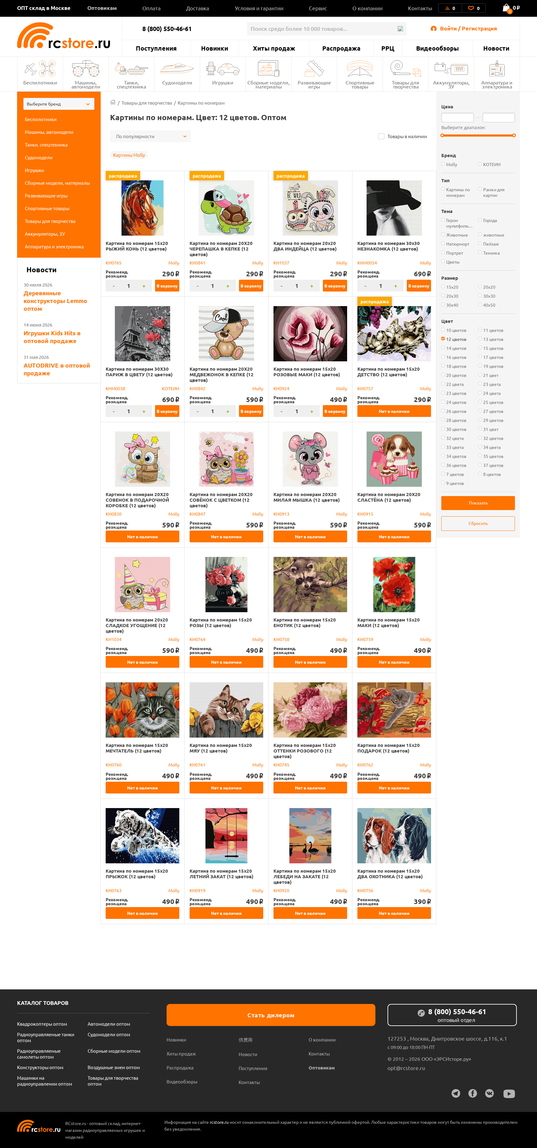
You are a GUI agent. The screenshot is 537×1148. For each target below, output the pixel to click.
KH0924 (281, 388)
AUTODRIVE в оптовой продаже (57, 369)
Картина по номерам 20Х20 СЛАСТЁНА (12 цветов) (388, 497)
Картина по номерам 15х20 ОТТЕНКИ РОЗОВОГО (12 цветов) (304, 750)
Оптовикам (102, 8)
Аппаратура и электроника (496, 84)
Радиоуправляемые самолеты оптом (39, 1054)
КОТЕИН (170, 388)
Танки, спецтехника (131, 84)
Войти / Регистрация (468, 28)
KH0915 (365, 513)
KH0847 (197, 513)
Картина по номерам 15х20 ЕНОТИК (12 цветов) (304, 622)
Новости (496, 48)
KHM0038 (115, 388)
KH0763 (114, 890)
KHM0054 (367, 262)
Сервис (318, 8)
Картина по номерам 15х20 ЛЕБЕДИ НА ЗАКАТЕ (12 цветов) (304, 876)
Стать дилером (271, 1015)
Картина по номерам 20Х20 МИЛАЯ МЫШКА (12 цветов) (306, 497)
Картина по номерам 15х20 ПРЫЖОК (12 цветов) (137, 873)
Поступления (156, 48)
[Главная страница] (113, 103)
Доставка (197, 8)
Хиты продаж (274, 48)
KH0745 (281, 764)
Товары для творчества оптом (113, 1081)
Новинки (214, 48)
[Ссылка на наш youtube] (509, 1094)
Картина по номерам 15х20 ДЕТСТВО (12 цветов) (388, 371)
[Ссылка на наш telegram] (456, 1093)
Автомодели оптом (109, 1024)
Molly (173, 262)
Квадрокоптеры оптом (42, 1024)
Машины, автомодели (85, 84)
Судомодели (177, 82)
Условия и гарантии (259, 8)
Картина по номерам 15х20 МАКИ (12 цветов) (388, 622)
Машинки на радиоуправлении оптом (44, 1081)
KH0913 (281, 513)
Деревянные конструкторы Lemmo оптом (55, 300)
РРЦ (387, 48)
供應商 (246, 1039)
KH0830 (114, 513)
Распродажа (341, 48)
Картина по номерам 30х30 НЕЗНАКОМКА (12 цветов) (388, 245)
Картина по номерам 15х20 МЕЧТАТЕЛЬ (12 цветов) (137, 747)
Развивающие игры (314, 84)
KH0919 (197, 890)
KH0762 (365, 764)
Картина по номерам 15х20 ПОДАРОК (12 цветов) (388, 747)
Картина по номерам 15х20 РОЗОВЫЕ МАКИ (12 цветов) (306, 371)
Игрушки (222, 82)
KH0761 (197, 764)
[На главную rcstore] (69, 35)
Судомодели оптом (109, 1034)
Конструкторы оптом (40, 1067)
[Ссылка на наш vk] (489, 1093)
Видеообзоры (437, 48)
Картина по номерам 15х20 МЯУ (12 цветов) (221, 747)
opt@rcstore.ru (406, 1067)
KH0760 (114, 764)
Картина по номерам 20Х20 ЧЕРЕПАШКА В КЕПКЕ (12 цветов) (221, 248)
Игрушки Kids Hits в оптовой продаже (52, 337)
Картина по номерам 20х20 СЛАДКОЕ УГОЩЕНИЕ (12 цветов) (137, 625)
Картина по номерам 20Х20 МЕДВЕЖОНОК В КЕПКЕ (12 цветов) (222, 374)
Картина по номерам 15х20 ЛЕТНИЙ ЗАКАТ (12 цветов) (221, 873)
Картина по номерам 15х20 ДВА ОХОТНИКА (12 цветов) (390, 873)
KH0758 (281, 639)
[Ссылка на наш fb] (472, 1093)
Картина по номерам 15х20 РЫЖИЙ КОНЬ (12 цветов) (137, 245)
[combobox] (58, 104)
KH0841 (197, 262)
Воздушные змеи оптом (114, 1067)
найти (400, 28)
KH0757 (365, 388)
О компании (367, 8)
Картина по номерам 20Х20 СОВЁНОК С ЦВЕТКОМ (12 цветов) (221, 499)
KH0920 (281, 890)
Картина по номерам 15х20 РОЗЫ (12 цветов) (221, 622)
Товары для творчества (405, 84)
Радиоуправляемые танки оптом (45, 1037)
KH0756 (365, 890)
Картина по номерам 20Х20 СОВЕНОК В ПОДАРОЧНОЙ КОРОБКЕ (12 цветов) (137, 499)
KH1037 (281, 262)
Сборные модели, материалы (268, 84)
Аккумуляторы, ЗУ (451, 84)
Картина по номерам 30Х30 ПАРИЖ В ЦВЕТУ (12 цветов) (139, 371)
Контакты (420, 8)
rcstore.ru (220, 1122)
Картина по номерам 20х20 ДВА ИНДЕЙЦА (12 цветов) (305, 245)
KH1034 (114, 639)
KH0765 (114, 262)
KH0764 (197, 639)
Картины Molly (129, 155)
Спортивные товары (360, 84)
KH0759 (365, 639)
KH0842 (197, 388)
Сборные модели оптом (114, 1051)
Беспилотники (40, 82)
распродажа (123, 176)
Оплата (151, 8)
